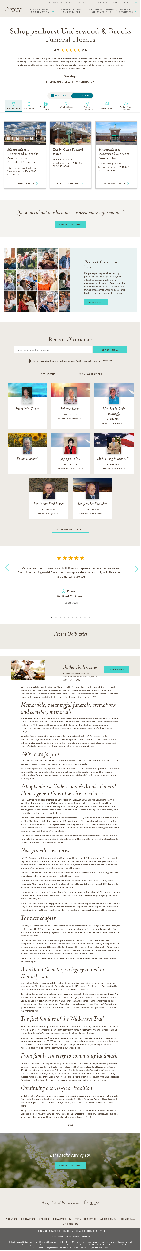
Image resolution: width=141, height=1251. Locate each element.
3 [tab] (60, 617)
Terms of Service (85, 1219)
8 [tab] (80, 617)
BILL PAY (102, 3)
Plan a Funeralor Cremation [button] (40, 10)
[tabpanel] (70, 585)
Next (134, 567)
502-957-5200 (15, 174)
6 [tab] (72, 617)
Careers (44, 1219)
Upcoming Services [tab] (89, 374)
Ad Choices (71, 1224)
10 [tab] (89, 617)
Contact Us (28, 1219)
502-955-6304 (61, 166)
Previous (6, 572)
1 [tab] (52, 617)
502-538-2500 (106, 170)
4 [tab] (64, 617)
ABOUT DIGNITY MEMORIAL (59, 3)
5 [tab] (68, 617)
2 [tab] (56, 617)
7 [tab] (76, 617)
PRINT (115, 3)
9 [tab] (85, 617)
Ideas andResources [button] (126, 10)
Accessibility (108, 1219)
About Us (11, 1219)
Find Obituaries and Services (71, 10)
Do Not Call (128, 1219)
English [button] (129, 3)
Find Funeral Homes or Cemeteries (102, 10)
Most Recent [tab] (47, 374)
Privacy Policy (62, 1219)
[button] (129, 3)
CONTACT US (86, 3)
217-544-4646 (72, 679)
